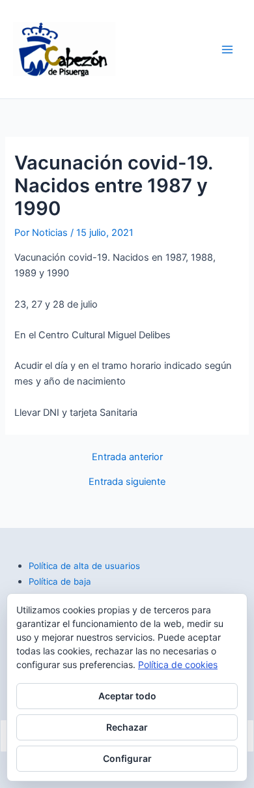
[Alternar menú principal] (227, 49)
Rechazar (127, 727)
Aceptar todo (127, 695)
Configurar (127, 758)
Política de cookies (178, 664)
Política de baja (60, 581)
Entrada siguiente (127, 482)
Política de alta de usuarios (84, 566)
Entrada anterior (127, 457)
